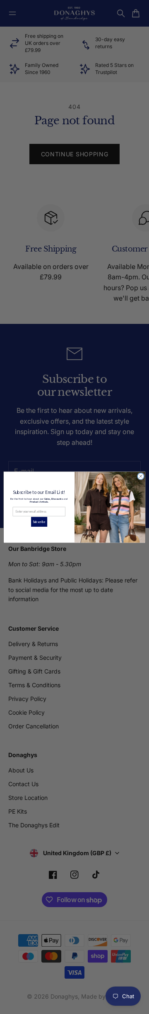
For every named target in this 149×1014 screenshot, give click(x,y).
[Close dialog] (140, 476)
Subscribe (39, 521)
